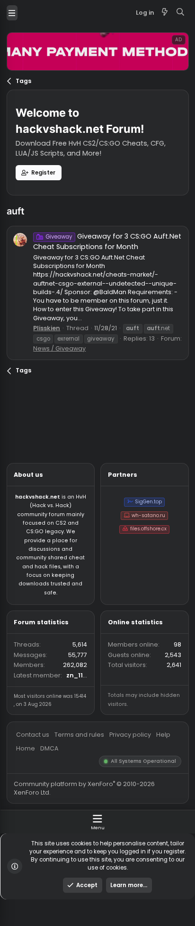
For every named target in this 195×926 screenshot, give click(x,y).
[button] (13, 14)
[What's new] (183, 14)
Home (28, 831)
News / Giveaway (66, 387)
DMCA (55, 831)
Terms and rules (88, 816)
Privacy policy (144, 816)
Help (181, 816)
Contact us (36, 816)
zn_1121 (85, 750)
